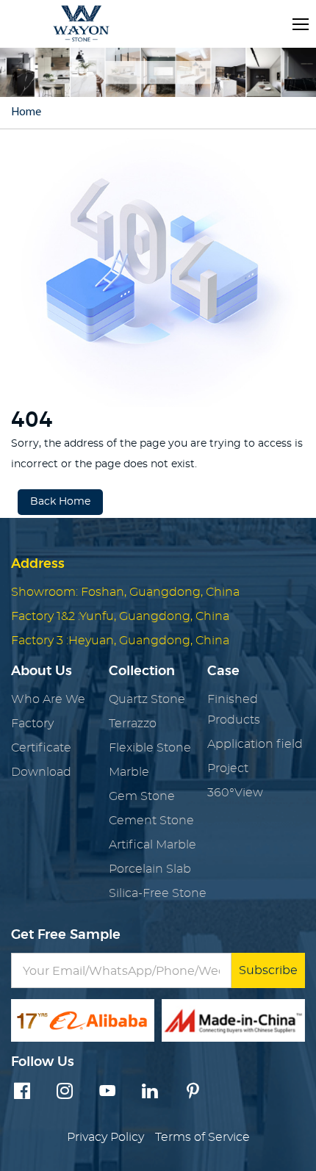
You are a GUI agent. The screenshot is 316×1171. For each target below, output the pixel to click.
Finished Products (233, 709)
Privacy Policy (105, 1137)
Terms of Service (202, 1137)
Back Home (60, 502)
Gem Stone (142, 796)
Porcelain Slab (150, 869)
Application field (255, 744)
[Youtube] (107, 1092)
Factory (32, 723)
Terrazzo (133, 723)
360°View (235, 793)
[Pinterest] (193, 1092)
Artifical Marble (152, 845)
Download (41, 772)
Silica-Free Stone (158, 893)
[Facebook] (22, 1092)
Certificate (41, 748)
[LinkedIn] (150, 1092)
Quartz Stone (147, 699)
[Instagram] (65, 1092)
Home (26, 112)
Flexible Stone (150, 748)
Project (227, 768)
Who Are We (48, 699)
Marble (129, 772)
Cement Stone (151, 820)
